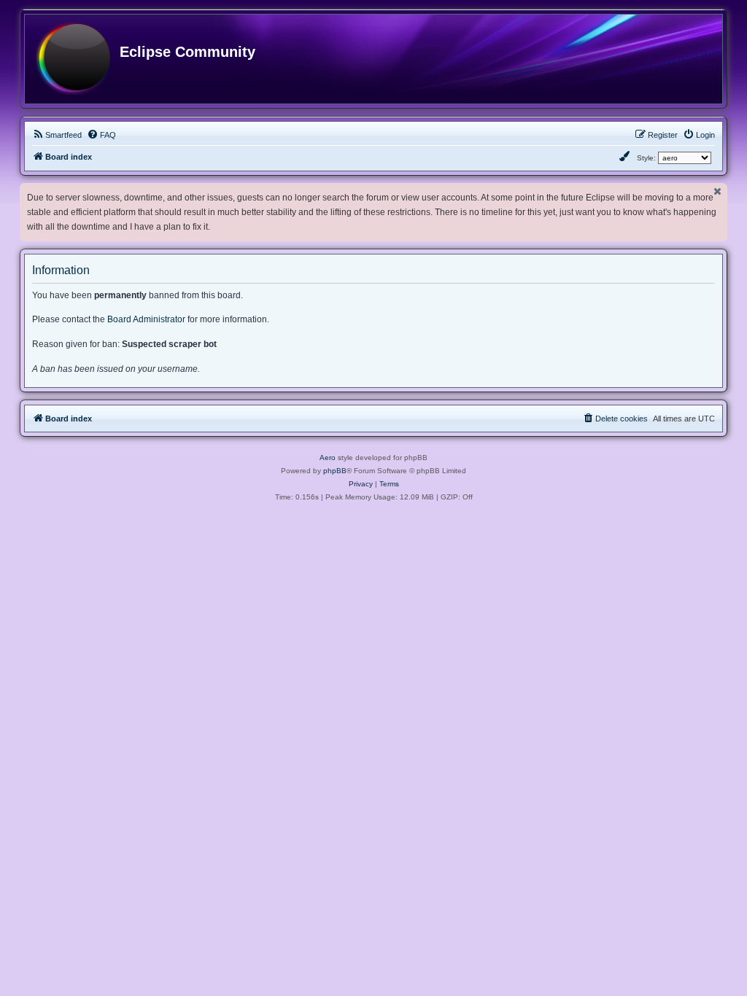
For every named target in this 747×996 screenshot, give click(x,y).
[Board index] (73, 59)
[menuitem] (57, 135)
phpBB (335, 471)
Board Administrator (146, 319)
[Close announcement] (717, 191)
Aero (328, 458)
